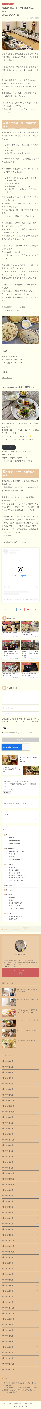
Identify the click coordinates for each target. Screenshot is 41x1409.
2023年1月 (21, 1235)
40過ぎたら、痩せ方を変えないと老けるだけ (19, 1383)
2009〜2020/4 (14, 843)
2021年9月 (21, 1324)
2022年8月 (21, 1263)
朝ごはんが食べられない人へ (13, 1388)
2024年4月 (21, 1151)
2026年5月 (21, 1078)
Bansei (9, 894)
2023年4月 (21, 1218)
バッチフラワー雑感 (16, 908)
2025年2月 (21, 1128)
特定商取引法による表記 (31, 1403)
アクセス (12, 857)
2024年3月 (21, 1156)
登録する (7, 792)
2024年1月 (21, 1168)
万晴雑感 (12, 897)
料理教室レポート (15, 916)
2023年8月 (21, 1196)
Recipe (9, 890)
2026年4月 (21, 1084)
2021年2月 (21, 1353)
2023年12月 (21, 1173)
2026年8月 (21, 1061)
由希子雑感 (13, 919)
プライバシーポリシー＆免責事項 (12, 1403)
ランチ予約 (8, 447)
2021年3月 (21, 1347)
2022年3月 (21, 1291)
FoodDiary (10, 885)
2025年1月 (21, 1134)
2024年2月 (21, 1162)
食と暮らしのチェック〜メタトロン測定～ (17, 876)
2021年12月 (21, 1308)
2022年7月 (21, 1268)
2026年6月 (21, 1072)
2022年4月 (21, 1285)
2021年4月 (21, 1341)
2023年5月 (21, 1212)
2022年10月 (21, 1252)
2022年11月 (21, 1246)
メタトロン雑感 (14, 906)
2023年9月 (21, 1190)
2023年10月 (21, 1184)
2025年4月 (21, 1123)
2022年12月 (21, 1240)
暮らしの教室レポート (17, 903)
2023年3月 (21, 1224)
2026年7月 (21, 1067)
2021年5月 (21, 1336)
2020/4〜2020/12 (15, 840)
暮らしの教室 (21, 803)
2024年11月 (21, 1140)
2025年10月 (21, 1112)
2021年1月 (21, 1358)
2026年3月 (21, 1089)
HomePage (11, 848)
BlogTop (10, 835)
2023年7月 (21, 1201)
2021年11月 (21, 1313)
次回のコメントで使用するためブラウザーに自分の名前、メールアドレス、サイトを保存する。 (20, 721)
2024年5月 (21, 1145)
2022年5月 (21, 1280)
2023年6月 (21, 1207)
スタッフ (12, 854)
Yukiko (9, 913)
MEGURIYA (7, 378)
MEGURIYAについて (16, 851)
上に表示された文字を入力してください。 (18, 733)
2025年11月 (21, 1106)
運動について (14, 900)
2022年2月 (21, 1296)
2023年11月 (21, 1179)
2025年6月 (21, 1117)
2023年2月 (21, 1229)
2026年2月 (21, 1095)
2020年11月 (21, 1369)
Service (9, 864)
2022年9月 (21, 1257)
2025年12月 (21, 1100)
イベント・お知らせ (8, 4)
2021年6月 (21, 1330)
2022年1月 (21, 1302)
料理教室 (12, 867)
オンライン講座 (14, 873)
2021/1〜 (12, 838)
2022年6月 (21, 1274)
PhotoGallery (14, 859)
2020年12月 (21, 1364)
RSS (6, 1378)
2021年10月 (21, 1319)
